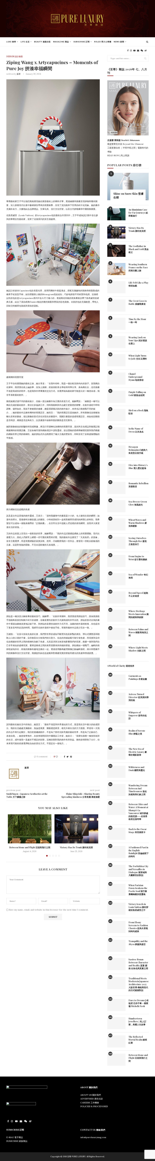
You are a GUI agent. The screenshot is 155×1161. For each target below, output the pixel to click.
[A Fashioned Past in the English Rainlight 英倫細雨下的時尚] (116, 852)
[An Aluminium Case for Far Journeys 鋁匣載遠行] (116, 214)
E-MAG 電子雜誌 (14, 1137)
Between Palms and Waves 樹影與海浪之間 (138, 632)
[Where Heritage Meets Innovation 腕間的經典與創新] (116, 616)
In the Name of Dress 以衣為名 (136, 430)
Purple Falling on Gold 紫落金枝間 (137, 394)
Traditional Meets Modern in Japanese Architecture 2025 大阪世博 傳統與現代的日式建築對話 (139, 984)
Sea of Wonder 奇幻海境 (138, 576)
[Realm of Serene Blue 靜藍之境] (116, 735)
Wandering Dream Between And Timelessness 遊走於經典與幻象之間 (138, 790)
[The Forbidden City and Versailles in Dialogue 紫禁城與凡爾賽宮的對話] (116, 871)
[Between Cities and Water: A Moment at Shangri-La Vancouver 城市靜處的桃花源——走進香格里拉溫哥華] (116, 809)
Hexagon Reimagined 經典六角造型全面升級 (138, 449)
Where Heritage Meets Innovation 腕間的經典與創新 (139, 614)
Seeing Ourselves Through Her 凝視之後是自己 (138, 541)
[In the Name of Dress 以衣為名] (116, 433)
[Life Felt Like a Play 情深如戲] (116, 287)
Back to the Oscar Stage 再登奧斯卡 (138, 831)
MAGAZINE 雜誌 (61, 42)
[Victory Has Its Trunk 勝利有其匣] (76, 828)
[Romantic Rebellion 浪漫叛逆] (116, 488)
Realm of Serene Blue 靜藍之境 (137, 732)
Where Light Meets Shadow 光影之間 (138, 649)
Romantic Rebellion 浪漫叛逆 (138, 485)
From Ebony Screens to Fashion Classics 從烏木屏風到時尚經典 (138, 927)
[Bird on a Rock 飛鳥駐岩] (116, 415)
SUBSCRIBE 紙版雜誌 (16, 1141)
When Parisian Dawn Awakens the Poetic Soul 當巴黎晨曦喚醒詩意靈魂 (138, 890)
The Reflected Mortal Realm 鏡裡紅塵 (138, 1039)
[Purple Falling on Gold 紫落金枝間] (116, 397)
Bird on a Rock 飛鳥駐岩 (138, 412)
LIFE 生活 (25, 42)
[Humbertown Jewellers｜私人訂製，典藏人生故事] (116, 1023)
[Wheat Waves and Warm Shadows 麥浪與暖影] (116, 524)
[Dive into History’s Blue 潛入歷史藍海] (116, 470)
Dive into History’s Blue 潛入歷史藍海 (138, 467)
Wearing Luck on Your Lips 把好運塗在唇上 (138, 340)
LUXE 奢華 (11, 42)
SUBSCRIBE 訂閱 (81, 42)
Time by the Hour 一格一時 (137, 321)
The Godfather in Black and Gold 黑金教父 (139, 249)
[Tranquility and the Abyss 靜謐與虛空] (116, 946)
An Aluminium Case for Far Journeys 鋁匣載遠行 (138, 212)
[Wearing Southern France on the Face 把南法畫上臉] (116, 269)
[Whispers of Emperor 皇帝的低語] (116, 717)
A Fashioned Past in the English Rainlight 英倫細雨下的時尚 (139, 852)
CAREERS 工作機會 (89, 1102)
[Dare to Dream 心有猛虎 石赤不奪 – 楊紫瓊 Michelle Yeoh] (116, 1005)
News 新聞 (119, 42)
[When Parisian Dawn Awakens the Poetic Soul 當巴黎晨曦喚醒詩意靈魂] (116, 890)
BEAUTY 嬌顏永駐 (42, 42)
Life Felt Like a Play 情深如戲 (138, 284)
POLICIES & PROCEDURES (94, 1106)
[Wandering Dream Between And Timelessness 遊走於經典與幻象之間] (116, 790)
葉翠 (19, 74)
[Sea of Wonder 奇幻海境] (116, 579)
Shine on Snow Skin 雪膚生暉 (128, 195)
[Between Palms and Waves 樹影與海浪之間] (116, 634)
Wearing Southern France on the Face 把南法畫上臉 (138, 267)
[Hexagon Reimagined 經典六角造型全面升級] (116, 451)
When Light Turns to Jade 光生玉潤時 (138, 357)
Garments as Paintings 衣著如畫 (138, 677)
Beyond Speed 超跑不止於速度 (138, 594)
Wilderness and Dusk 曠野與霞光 (137, 769)
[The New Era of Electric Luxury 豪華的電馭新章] (116, 754)
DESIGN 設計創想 (14, 56)
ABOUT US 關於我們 (90, 1095)
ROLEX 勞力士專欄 (102, 42)
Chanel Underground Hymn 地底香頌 (136, 376)
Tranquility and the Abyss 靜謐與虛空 (138, 943)
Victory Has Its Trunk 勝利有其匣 (76, 847)
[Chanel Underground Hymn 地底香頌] (116, 378)
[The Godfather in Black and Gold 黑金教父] (116, 251)
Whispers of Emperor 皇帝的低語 (138, 715)
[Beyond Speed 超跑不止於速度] (116, 597)
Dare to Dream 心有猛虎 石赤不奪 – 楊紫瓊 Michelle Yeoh (139, 1003)
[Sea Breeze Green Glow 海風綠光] (116, 506)
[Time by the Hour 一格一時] (116, 324)
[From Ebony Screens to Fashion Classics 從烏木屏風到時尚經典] (116, 927)
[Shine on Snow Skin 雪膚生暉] (128, 186)
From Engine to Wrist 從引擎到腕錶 (138, 558)
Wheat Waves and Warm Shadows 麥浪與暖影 (138, 522)
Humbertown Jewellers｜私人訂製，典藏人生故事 (137, 1021)
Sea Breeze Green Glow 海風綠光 (138, 503)
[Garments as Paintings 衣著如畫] (116, 681)
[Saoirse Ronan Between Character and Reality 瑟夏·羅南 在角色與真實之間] (116, 964)
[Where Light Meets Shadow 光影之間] (116, 652)
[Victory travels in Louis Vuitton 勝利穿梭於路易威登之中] (116, 909)
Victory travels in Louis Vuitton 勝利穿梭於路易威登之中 (138, 907)
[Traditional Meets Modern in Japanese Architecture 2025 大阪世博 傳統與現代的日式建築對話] (116, 983)
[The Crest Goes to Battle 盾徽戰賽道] (116, 305)
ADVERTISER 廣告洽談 (91, 1098)
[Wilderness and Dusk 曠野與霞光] (116, 772)
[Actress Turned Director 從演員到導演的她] (116, 699)
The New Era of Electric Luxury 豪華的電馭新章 (138, 752)
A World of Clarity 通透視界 (120, 665)
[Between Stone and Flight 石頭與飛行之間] (29, 828)
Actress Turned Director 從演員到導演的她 (139, 697)
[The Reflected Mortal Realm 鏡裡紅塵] (116, 1041)
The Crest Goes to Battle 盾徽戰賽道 (138, 302)
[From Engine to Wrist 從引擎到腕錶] (116, 561)
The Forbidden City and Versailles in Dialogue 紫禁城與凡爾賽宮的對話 (138, 871)
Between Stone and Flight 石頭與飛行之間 (29, 847)
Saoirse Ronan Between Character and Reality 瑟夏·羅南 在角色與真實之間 (138, 964)
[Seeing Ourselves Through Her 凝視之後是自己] (116, 543)
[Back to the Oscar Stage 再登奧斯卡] (116, 834)
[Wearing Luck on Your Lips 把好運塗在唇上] (116, 342)
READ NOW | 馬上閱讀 (118, 155)
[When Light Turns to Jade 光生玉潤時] (116, 360)
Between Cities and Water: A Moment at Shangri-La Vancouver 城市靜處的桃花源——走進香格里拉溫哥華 (138, 811)
